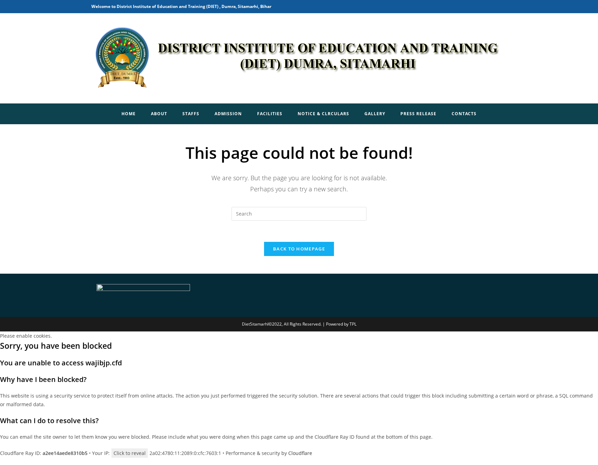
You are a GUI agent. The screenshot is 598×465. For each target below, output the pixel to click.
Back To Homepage (299, 249)
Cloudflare (300, 453)
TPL (353, 324)
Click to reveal (130, 453)
